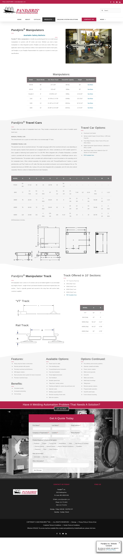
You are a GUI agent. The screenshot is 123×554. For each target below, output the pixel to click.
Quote (52, 457)
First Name (36, 425)
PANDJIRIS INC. (45, 522)
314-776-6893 (63, 502)
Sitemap (73, 522)
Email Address (75, 425)
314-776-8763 (63, 505)
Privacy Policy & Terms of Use (87, 522)
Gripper (44, 443)
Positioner (36, 443)
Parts (44, 449)
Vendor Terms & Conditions (71, 525)
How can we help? (38, 453)
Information (37, 457)
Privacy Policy (111, 549)
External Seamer (39, 446)
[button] (67, 46)
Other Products (53, 449)
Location (55, 432)
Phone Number (75, 432)
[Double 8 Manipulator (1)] (89, 46)
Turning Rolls (52, 443)
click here (92, 528)
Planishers (38, 449)
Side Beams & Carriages (82, 443)
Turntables (79, 446)
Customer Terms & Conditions (52, 525)
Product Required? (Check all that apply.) (45, 440)
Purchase (45, 457)
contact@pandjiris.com (20, 1)
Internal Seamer (50, 446)
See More (90, 84)
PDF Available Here (89, 155)
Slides (70, 443)
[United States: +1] (73, 436)
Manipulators (62, 443)
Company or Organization (41, 432)
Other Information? (38, 461)
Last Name (55, 425)
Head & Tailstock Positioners (66, 446)
